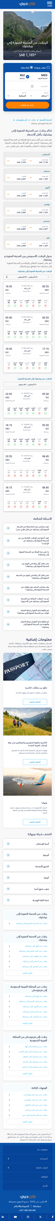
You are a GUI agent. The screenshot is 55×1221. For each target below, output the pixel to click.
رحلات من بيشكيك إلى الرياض (34, 1066)
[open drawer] (49, 3)
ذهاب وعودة (40, 67)
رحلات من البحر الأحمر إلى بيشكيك (33, 951)
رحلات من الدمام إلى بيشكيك (35, 961)
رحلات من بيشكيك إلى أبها (36, 1046)
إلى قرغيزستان (21, 119)
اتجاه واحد (25, 67)
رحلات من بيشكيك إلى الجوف (35, 1056)
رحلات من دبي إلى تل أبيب (36, 1109)
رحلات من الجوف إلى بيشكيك (35, 956)
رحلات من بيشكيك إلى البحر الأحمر (33, 1051)
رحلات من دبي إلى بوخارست (35, 1094)
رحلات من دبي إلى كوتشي (35, 1099)
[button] (27, 528)
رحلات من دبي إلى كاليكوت (35, 1104)
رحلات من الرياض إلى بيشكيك (34, 966)
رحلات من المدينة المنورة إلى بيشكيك (31, 923)
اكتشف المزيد (35, 701)
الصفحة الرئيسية (46, 119)
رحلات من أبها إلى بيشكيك (36, 945)
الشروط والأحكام (21, 1206)
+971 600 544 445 (27, 1210)
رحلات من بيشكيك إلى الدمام (35, 1061)
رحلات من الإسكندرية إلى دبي (34, 1115)
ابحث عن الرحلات (26, 105)
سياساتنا (37, 1206)
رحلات (33, 119)
